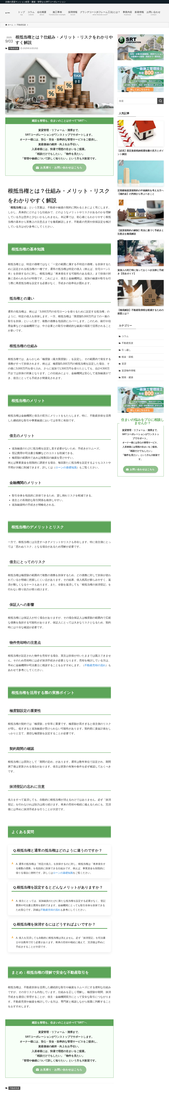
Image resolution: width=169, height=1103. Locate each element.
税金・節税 (127, 357)
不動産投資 (13, 48)
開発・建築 (127, 377)
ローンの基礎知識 (66, 467)
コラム (125, 336)
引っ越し (126, 350)
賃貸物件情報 (128, 370)
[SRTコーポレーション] (7, 12)
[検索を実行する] (160, 101)
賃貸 (124, 363)
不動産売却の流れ (95, 665)
